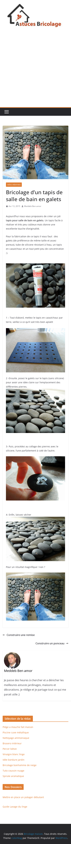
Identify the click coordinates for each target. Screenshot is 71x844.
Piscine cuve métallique (16, 732)
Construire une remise (21, 635)
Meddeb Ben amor (32, 206)
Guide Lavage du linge (15, 806)
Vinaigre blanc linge (14, 754)
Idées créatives (13, 184)
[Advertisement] (35, 70)
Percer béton (10, 748)
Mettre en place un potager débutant (23, 797)
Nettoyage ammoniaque (16, 737)
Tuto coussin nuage (13, 770)
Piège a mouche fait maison (18, 727)
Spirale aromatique (13, 776)
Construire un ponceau (50, 643)
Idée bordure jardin (13, 759)
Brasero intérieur (12, 743)
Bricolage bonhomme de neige (19, 765)
